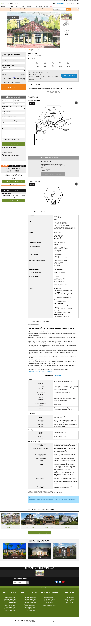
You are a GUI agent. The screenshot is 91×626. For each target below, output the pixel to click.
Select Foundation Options (9, 60)
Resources (35, 587)
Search (25, 587)
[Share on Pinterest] (58, 92)
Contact (54, 587)
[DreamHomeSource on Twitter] (60, 582)
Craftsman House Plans (10, 599)
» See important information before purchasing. (40, 371)
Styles (30, 587)
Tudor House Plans (10, 610)
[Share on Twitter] (56, 92)
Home (29, 55)
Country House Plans (10, 597)
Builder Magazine (69, 599)
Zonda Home (69, 602)
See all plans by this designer (40, 533)
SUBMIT (68, 9)
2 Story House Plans (30, 612)
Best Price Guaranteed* (18, 76)
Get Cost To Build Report (13, 181)
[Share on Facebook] (53, 92)
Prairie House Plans (10, 605)
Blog (47, 6)
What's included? (5, 55)
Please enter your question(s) (9, 129)
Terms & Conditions (22, 10)
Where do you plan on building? (10, 121)
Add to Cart (13, 87)
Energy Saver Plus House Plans (30, 604)
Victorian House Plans (9, 612)
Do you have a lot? (6, 111)
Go (77, 3)
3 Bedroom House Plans (30, 597)
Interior (17, 6)
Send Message (13, 144)
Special (36, 6)
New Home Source (69, 596)
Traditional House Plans (10, 609)
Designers (41, 6)
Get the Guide (13, 200)
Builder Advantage (69, 597)
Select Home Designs (49, 599)
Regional (29, 6)
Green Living (49, 596)
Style (8, 6)
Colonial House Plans (10, 596)
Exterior (23, 6)
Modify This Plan (69, 76)
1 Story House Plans (30, 610)
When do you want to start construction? (12, 106)
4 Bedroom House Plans (30, 599)
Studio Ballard (49, 602)
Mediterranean (38, 55)
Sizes (12, 6)
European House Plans (10, 601)
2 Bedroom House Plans (30, 596)
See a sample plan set (34, 324)
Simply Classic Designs (49, 601)
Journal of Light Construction (69, 601)
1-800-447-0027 (19, 82)
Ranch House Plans (10, 607)
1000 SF (30, 609)
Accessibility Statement (59, 621)
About (48, 587)
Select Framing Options (8, 65)
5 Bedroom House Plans (30, 601)
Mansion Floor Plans (30, 607)
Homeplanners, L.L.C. (49, 597)
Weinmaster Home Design (49, 605)
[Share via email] (48, 92)
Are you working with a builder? (9, 116)
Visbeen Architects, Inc (49, 604)
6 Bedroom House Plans (30, 602)
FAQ (45, 587)
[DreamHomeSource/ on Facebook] (56, 582)
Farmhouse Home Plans (10, 602)
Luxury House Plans (30, 605)
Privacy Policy (32, 10)
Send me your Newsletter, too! (11, 139)
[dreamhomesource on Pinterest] (63, 582)
